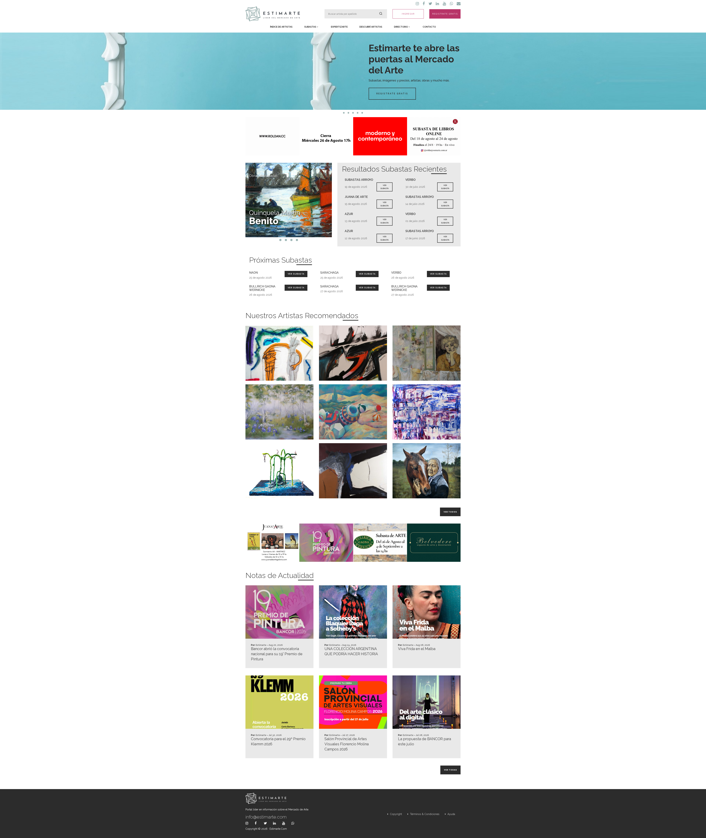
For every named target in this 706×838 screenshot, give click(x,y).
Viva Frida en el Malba (416, 649)
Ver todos (450, 512)
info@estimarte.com (266, 817)
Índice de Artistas (281, 27)
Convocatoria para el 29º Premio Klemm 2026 (278, 741)
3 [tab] (353, 113)
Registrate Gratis (392, 93)
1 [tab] (344, 113)
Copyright (395, 814)
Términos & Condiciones (424, 814)
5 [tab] (362, 113)
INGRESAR (408, 14)
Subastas (310, 27)
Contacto (429, 27)
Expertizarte (339, 27)
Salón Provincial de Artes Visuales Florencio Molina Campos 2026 (347, 744)
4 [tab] (358, 113)
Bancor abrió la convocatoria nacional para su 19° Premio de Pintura (276, 654)
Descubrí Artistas (370, 27)
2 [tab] (348, 113)
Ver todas (450, 770)
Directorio (401, 27)
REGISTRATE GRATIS (445, 14)
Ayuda (451, 814)
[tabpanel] (353, 71)
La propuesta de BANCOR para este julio (424, 741)
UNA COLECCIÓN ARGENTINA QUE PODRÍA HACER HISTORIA (351, 651)
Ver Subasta (296, 274)
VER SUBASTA (384, 187)
